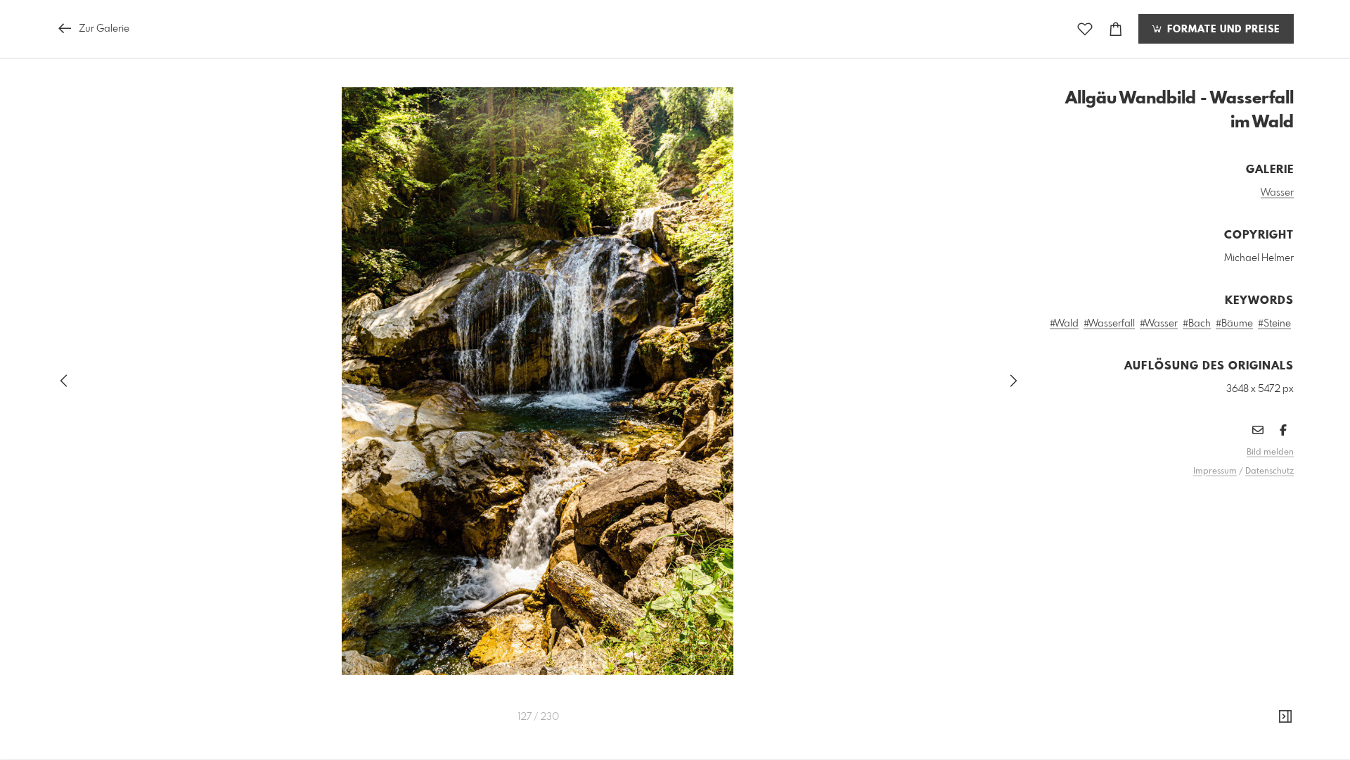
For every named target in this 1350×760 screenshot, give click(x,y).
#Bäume (1234, 324)
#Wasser (1159, 324)
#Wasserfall (1109, 324)
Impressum (1215, 471)
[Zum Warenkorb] (1115, 29)
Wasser (1277, 193)
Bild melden (1270, 452)
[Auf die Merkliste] (1084, 29)
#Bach (1197, 324)
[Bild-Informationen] (1285, 717)
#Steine (1274, 324)
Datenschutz (1269, 471)
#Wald (1064, 324)
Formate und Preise (1222, 29)
